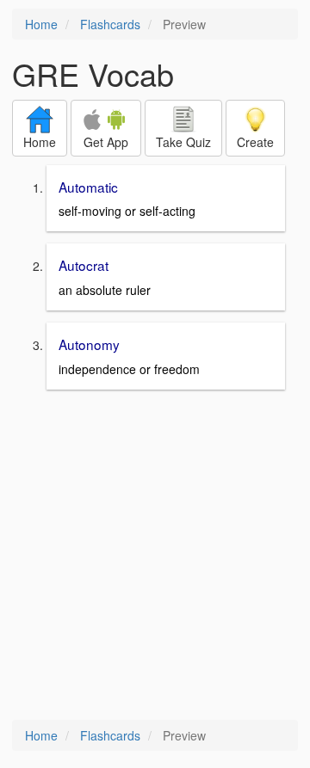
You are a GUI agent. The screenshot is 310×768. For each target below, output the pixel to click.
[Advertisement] (155, 556)
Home (41, 24)
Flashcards (110, 24)
